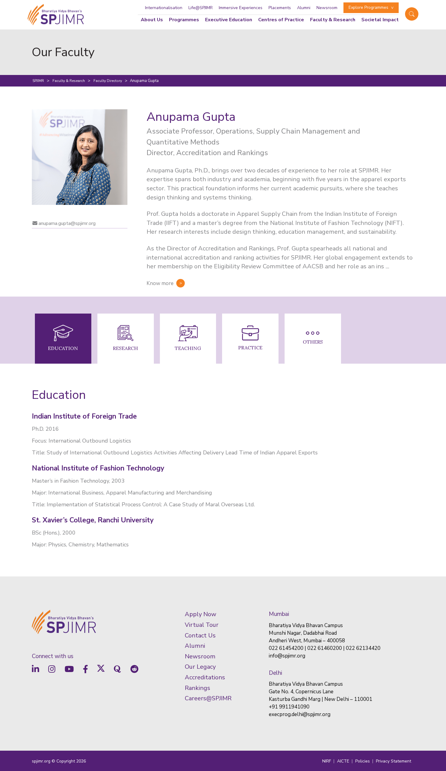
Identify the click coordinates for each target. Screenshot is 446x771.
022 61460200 (324, 648)
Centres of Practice (281, 19)
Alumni (303, 8)
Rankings (197, 688)
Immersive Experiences (240, 8)
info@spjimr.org (287, 655)
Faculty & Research (68, 80)
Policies (362, 761)
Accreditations (205, 677)
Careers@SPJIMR (208, 698)
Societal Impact (380, 19)
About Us (152, 19)
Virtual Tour (201, 625)
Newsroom (326, 8)
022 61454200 (286, 648)
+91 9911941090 (289, 706)
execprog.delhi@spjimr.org (299, 714)
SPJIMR (38, 80)
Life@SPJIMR (200, 8)
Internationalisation (163, 8)
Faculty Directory (107, 80)
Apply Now (200, 614)
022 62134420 (363, 648)
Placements (280, 8)
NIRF (326, 761)
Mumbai (279, 614)
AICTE (343, 761)
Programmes (184, 19)
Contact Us (200, 635)
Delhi (275, 673)
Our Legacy (200, 667)
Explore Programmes (368, 7)
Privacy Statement (393, 761)
